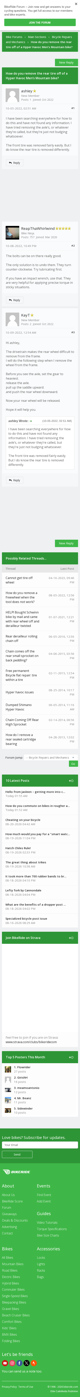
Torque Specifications (52, 1229)
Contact (7, 1233)
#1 (73, 108)
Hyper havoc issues (20, 692)
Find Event (44, 1195)
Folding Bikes (11, 1341)
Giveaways (9, 1214)
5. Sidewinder (23, 1108)
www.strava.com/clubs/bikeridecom (31, 1042)
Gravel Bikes (10, 1309)
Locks (41, 1257)
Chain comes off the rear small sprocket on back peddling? (22, 655)
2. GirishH (21, 1077)
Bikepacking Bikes (14, 1302)
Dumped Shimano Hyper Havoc (19, 707)
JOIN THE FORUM (39, 22)
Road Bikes (9, 1270)
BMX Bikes (9, 1334)
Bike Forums (14, 37)
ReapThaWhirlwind (38, 228)
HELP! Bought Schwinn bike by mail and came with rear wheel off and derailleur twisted (22, 619)
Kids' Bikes (9, 1328)
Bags (40, 1277)
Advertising (9, 1227)
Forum (6, 1207)
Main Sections (37, 37)
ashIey (26, 90)
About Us (8, 1195)
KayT (25, 315)
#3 (73, 332)
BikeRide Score (12, 1201)
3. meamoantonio (26, 1088)
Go (73, 764)
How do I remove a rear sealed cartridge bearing (21, 739)
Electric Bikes (11, 1277)
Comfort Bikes (12, 1321)
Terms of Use (25, 1386)
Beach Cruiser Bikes (16, 1315)
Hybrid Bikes (10, 1283)
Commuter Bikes (13, 1289)
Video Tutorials (47, 1222)
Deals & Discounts (15, 1220)
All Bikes (7, 1257)
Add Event (44, 1201)
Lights (41, 1264)
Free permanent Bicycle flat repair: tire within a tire (21, 675)
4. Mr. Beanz (22, 1098)
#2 (73, 245)
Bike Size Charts (48, 1235)
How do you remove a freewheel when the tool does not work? (21, 597)
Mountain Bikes (12, 1264)
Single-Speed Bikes (15, 1296)
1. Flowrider (22, 1067)
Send (17, 1154)
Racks (41, 1270)
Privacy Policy (9, 1386)
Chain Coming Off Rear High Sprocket (22, 722)
